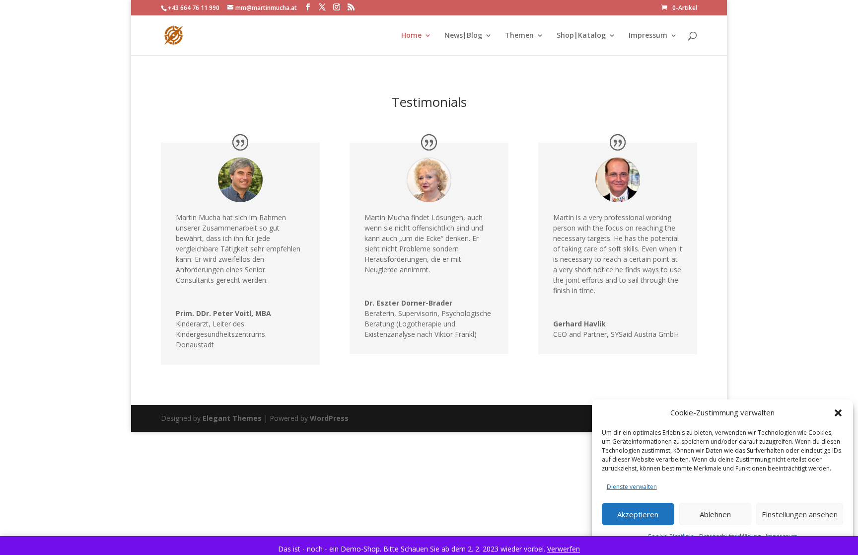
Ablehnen (715, 514)
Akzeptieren (637, 514)
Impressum (648, 36)
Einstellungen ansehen (800, 514)
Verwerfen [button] (563, 549)
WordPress (329, 418)
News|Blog (463, 36)
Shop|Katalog (581, 36)
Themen (519, 36)
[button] (838, 413)
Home (411, 36)
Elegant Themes (232, 418)
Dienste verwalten (632, 486)
